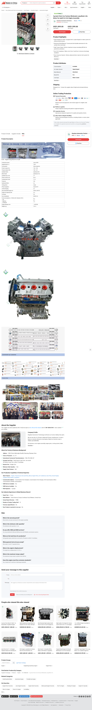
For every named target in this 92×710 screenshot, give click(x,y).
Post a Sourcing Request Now (41, 594)
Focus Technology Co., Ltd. (36, 705)
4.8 (74, 135)
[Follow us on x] (81, 696)
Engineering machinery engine (30, 665)
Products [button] (24, 3)
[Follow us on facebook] (79, 696)
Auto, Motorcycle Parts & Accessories (14, 10)
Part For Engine (60, 686)
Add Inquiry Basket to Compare (26, 53)
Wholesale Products (46, 700)
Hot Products (16, 700)
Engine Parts (35, 475)
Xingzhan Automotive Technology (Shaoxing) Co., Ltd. (65, 20)
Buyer (59, 7)
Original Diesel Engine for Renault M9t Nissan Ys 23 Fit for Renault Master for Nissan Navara (63, 650)
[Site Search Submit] (58, 2)
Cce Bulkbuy (26, 689)
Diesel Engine (55, 475)
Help (66, 7)
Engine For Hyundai (83, 686)
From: (8, 575)
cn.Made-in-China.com (59, 702)
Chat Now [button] (82, 32)
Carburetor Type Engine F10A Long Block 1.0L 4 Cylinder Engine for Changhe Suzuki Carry (82, 650)
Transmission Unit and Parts (21, 475)
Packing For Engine (71, 686)
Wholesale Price (54, 700)
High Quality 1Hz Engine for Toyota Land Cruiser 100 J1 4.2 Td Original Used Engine (64, 624)
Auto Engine (26, 10)
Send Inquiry (62, 31)
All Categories (6, 7)
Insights (76, 700)
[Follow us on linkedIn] (90, 696)
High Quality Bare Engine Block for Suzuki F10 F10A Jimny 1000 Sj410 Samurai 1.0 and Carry (27, 624)
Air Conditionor (42, 475)
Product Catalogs (22, 662)
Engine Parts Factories (8, 686)
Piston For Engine (17, 689)
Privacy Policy (68, 705)
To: (8, 578)
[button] (54, 2)
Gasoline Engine (34, 10)
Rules (89, 7)
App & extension (73, 7)
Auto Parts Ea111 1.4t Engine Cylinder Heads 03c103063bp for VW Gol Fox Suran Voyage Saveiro (9, 650)
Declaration (61, 705)
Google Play (13, 696)
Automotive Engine (44, 10)
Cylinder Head (6, 477)
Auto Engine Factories (20, 686)
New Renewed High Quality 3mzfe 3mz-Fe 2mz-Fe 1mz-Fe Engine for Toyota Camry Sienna (45, 624)
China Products (24, 700)
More (2, 692)
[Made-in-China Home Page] (9, 2)
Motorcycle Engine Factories (48, 686)
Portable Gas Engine (31, 679)
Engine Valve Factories (33, 686)
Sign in (89, 3)
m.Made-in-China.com (49, 702)
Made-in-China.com (40, 702)
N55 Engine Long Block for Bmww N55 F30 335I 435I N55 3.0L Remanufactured (27, 650)
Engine (12, 475)
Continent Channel (62, 700)
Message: (7, 582)
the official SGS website (35, 427)
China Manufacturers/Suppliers (34, 700)
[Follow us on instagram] (83, 696)
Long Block (16, 477)
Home (2, 10)
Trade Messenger (24, 696)
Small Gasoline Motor (7, 679)
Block (30, 475)
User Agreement (54, 705)
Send (12, 594)
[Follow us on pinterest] (87, 696)
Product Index (70, 700)
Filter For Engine (6, 689)
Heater (11, 477)
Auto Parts (49, 475)
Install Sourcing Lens (37, 696)
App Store (5, 696)
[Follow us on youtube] (85, 696)
